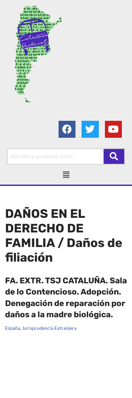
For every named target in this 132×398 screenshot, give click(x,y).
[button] (66, 174)
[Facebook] (67, 129)
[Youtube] (113, 129)
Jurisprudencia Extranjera (49, 328)
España (12, 328)
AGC (71, 391)
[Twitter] (90, 129)
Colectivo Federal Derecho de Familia (49, 383)
